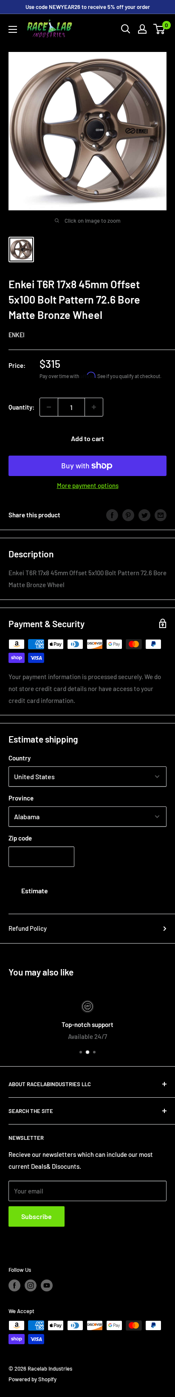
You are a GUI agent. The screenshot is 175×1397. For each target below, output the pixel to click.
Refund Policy (27, 928)
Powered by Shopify (32, 1379)
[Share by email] (161, 514)
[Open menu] (12, 29)
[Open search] (125, 29)
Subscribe (36, 1216)
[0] (159, 29)
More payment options (88, 485)
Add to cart (87, 438)
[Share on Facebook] (112, 514)
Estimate (34, 890)
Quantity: (21, 407)
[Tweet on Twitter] (144, 514)
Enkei (16, 334)
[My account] (142, 29)
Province (21, 798)
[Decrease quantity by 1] (49, 407)
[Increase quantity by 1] (94, 407)
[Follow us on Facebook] (14, 1285)
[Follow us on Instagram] (31, 1285)
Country (19, 758)
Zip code (20, 838)
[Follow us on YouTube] (47, 1285)
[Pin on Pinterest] (128, 514)
